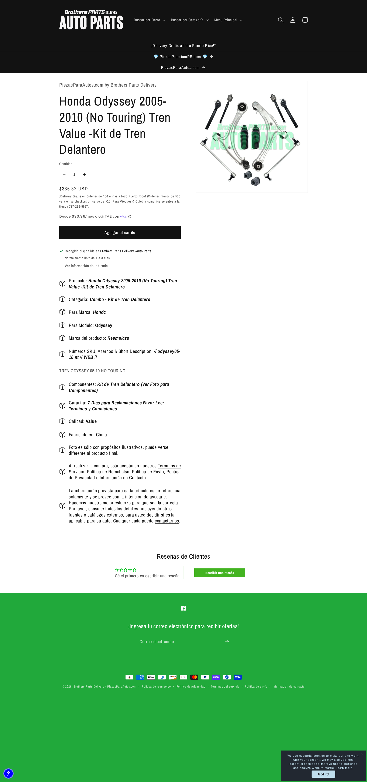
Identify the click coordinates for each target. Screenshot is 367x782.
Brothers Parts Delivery (88, 686)
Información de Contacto (123, 477)
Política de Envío (148, 471)
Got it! (323, 774)
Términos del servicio (225, 686)
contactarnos (167, 521)
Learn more (344, 767)
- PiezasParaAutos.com (120, 686)
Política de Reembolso (108, 471)
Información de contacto (289, 686)
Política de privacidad (191, 686)
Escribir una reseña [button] (219, 572)
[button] (149, 20)
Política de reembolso (156, 686)
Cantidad (65, 163)
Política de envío (256, 686)
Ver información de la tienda (86, 265)
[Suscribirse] (227, 641)
